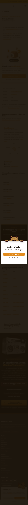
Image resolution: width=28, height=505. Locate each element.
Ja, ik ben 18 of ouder (14, 254)
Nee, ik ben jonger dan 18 (14, 257)
